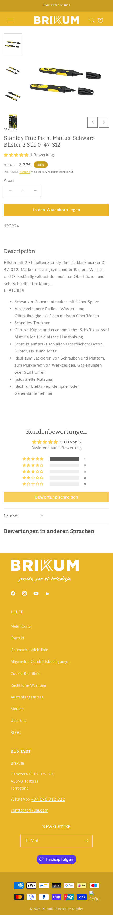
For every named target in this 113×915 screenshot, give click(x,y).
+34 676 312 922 (48, 799)
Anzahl (9, 180)
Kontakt (17, 638)
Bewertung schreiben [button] (56, 496)
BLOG (16, 732)
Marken (17, 708)
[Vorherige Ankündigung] (10, 5)
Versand (24, 171)
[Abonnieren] (86, 841)
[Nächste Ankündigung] (103, 5)
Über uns (19, 720)
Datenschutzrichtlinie (29, 649)
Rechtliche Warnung (28, 685)
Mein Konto (21, 626)
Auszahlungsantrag (27, 697)
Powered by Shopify (68, 908)
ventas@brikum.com (29, 810)
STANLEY (10, 129)
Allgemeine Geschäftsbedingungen (41, 661)
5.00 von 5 (70, 441)
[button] (10, 20)
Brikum (48, 908)
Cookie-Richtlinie (25, 673)
